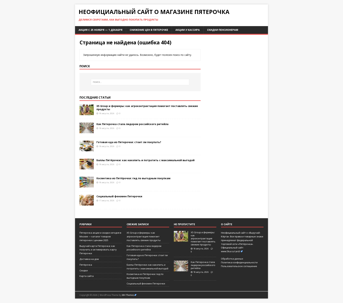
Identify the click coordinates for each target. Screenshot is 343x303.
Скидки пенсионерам (222, 29)
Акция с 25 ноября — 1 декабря (100, 29)
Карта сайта (86, 276)
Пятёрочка (85, 264)
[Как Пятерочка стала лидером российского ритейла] (86, 131)
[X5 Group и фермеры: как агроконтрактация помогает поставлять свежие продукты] (86, 113)
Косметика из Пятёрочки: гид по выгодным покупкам (133, 178)
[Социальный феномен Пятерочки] (86, 203)
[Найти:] (140, 82)
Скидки (83, 270)
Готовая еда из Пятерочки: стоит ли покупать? (128, 142)
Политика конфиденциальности (239, 262)
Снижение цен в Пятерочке (149, 29)
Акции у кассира (187, 29)
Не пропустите (184, 224)
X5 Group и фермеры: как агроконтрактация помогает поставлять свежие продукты (147, 107)
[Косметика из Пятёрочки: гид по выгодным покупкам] (86, 185)
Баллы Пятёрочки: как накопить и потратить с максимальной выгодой (145, 160)
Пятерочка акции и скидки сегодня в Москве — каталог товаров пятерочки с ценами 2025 (100, 236)
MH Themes (128, 295)
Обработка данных (232, 258)
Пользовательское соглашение (239, 266)
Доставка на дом (89, 259)
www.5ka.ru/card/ (230, 251)
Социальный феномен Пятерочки (119, 196)
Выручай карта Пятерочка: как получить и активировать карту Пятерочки (98, 249)
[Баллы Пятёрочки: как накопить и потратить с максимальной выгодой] (86, 167)
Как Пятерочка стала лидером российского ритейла (132, 124)
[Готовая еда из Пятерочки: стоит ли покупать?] (86, 149)
